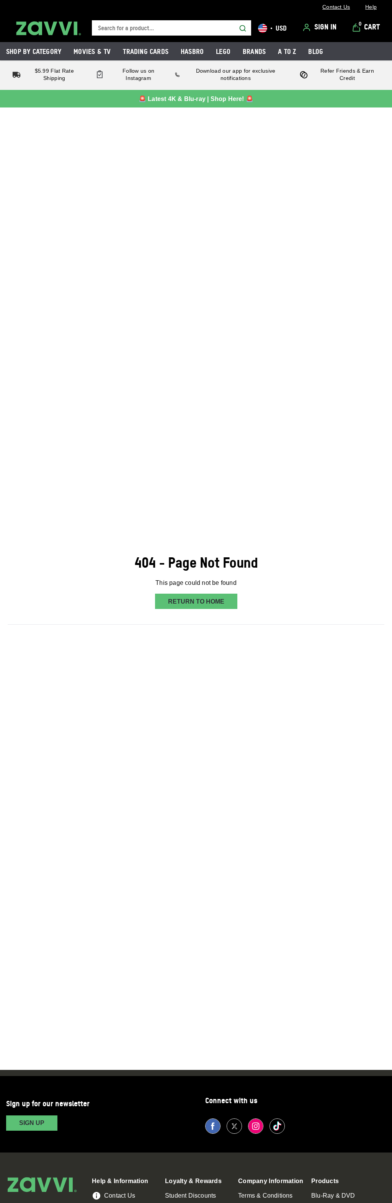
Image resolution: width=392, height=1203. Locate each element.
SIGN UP (31, 1123)
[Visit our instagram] (255, 1126)
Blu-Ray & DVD (333, 1195)
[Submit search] (243, 28)
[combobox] (171, 28)
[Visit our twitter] (234, 1126)
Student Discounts (190, 1195)
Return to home (196, 601)
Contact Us (119, 1195)
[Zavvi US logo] (48, 28)
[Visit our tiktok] (277, 1126)
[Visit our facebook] (212, 1126)
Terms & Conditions (265, 1195)
